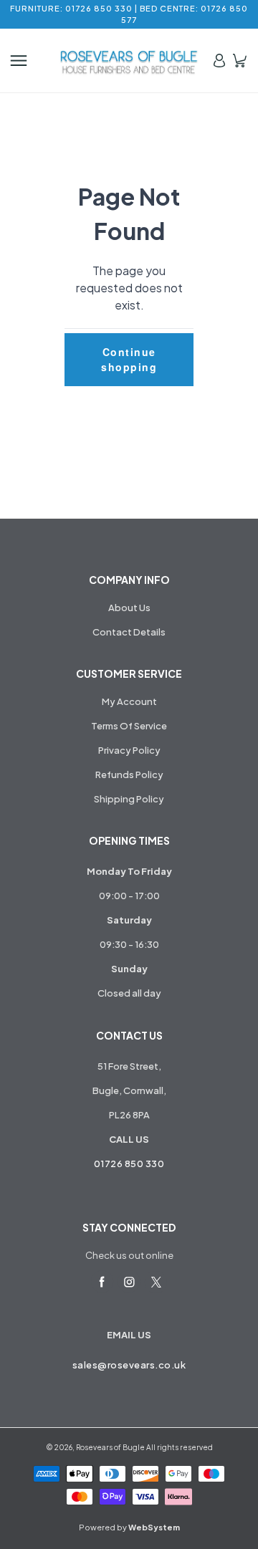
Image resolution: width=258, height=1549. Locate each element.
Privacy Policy (129, 750)
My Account (129, 701)
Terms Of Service (129, 726)
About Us (129, 607)
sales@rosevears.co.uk (129, 1365)
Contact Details (129, 632)
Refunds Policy (129, 774)
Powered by (129, 1527)
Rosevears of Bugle (110, 1447)
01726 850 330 (129, 1163)
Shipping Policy (129, 799)
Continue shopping (129, 359)
